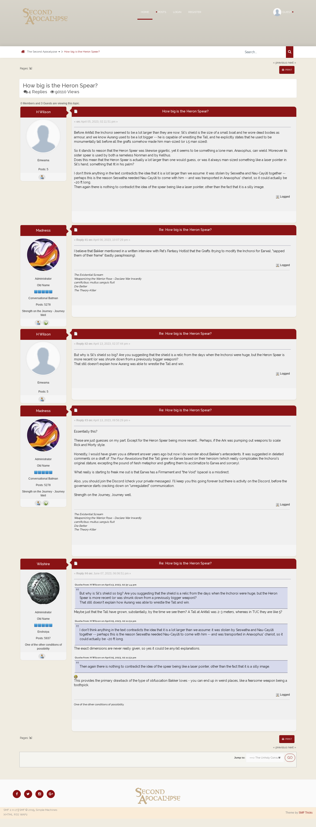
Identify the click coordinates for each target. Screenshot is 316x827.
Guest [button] (287, 12)
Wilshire (43, 564)
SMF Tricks (306, 812)
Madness (43, 230)
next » (292, 62)
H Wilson (43, 112)
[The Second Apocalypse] (45, 10)
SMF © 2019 (26, 810)
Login (177, 12)
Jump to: (239, 757)
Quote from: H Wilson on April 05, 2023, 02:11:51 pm (105, 621)
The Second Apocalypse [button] (42, 51)
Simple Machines (46, 810)
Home (145, 12)
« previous (280, 62)
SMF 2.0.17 (10, 810)
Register (194, 12)
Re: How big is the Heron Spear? (185, 230)
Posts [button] (161, 12)
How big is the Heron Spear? (82, 51)
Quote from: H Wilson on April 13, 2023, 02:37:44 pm (105, 584)
